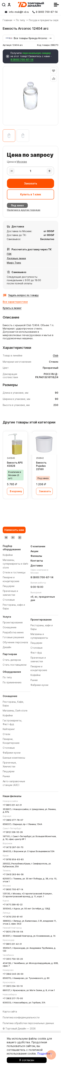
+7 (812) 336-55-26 (13, 832)
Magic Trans (14, 262)
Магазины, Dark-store (15, 710)
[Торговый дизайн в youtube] (13, 537)
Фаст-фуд (36, 652)
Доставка (36, 565)
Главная (7, 20)
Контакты (36, 560)
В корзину (16, 491)
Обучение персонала (15, 642)
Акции (34, 551)
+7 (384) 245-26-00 (13, 974)
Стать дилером (12, 659)
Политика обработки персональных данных (28, 1023)
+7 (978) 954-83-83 (13, 859)
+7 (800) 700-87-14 (13, 889)
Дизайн (7, 647)
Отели (6, 734)
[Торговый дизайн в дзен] (20, 537)
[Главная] (31, 4)
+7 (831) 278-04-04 (13, 931)
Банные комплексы (14, 757)
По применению (12, 682)
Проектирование (13, 622)
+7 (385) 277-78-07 (13, 820)
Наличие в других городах (23, 210)
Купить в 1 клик (30, 194)
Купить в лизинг (12, 308)
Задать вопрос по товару (23, 295)
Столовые (9, 747)
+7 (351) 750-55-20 (13, 959)
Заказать (30, 183)
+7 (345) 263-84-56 (13, 874)
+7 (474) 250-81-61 (13, 916)
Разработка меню (13, 632)
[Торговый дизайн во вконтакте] (6, 537)
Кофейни (8, 715)
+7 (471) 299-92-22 (13, 904)
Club (55, 355)
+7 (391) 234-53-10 (13, 986)
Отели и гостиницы (14, 572)
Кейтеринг (9, 729)
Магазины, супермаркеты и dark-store (16, 564)
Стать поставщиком (14, 664)
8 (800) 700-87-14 (22, 59)
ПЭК (9, 253)
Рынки (6, 776)
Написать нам (14, 530)
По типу (20, 20)
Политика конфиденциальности (21, 1017)
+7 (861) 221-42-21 (12, 805)
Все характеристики (15, 301)
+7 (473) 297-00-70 (13, 847)
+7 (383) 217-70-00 (13, 998)
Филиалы (36, 555)
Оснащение (9, 627)
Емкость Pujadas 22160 (41, 466)
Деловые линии (16, 258)
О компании (37, 546)
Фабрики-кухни (12, 752)
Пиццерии (8, 771)
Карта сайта (10, 1011)
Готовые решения (13, 637)
